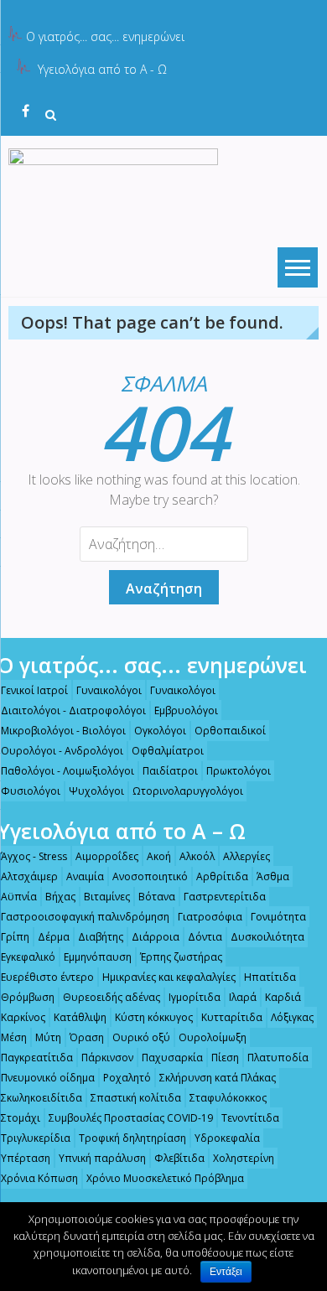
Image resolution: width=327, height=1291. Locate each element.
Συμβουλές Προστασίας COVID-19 (131, 1118)
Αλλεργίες (246, 856)
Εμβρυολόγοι (186, 710)
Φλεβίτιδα (179, 1158)
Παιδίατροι (170, 771)
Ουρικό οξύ (141, 1037)
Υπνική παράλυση (102, 1158)
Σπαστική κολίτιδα (136, 1098)
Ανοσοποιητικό (150, 876)
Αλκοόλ (197, 856)
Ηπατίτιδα (270, 977)
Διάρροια (155, 937)
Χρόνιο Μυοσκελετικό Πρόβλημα (165, 1178)
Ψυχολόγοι (96, 791)
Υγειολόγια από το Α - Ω (102, 69)
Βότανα (156, 896)
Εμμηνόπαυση (98, 957)
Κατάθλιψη (80, 1017)
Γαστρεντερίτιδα (225, 896)
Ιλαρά (243, 997)
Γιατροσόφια (210, 917)
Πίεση (225, 1057)
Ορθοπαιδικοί (230, 730)
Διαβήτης (100, 937)
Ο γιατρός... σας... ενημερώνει (105, 36)
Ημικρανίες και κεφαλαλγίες (169, 977)
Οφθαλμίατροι (168, 751)
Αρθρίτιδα (222, 876)
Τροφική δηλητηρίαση (132, 1138)
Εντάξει (226, 1272)
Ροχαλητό (127, 1078)
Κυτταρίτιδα (231, 1017)
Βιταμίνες (107, 896)
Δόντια (205, 937)
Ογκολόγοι (160, 730)
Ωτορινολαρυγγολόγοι (187, 791)
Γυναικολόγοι (109, 690)
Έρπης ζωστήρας (181, 957)
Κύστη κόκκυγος (154, 1017)
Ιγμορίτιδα (195, 997)
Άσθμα (273, 876)
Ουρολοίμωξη (213, 1037)
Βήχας (60, 896)
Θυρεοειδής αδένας (111, 997)
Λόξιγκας (292, 1017)
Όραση (87, 1037)
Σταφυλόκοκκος (228, 1098)
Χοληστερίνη (243, 1158)
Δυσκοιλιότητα (267, 937)
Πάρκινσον (107, 1057)
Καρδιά (283, 997)
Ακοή (159, 856)
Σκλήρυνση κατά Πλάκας (217, 1078)
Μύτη (48, 1037)
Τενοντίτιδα (250, 1118)
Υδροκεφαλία (227, 1138)
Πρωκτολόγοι (238, 771)
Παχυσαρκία (172, 1057)
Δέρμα (54, 937)
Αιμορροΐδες (106, 856)
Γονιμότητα (278, 917)
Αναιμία (85, 876)
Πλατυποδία (278, 1057)
